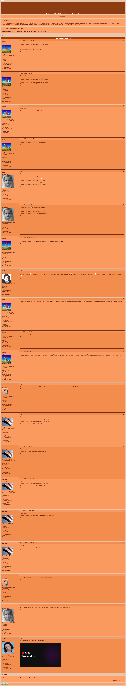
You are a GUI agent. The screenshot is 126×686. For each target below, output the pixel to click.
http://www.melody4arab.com (26, 301)
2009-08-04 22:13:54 (29, 478)
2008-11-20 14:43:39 (29, 40)
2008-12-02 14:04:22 (29, 237)
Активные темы (63, 16)
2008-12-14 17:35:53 (29, 298)
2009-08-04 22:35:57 (29, 510)
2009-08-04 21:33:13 (29, 414)
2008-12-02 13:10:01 (29, 171)
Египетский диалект (8, 31)
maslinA (4, 332)
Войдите (11, 28)
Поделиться (22, 40)
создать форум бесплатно (118, 680)
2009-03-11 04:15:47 (29, 331)
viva (3, 384)
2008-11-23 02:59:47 (29, 73)
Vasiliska (4, 638)
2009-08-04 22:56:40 (29, 542)
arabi (3, 172)
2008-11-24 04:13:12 (29, 105)
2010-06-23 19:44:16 (29, 638)
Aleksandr (4, 414)
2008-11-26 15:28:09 (29, 138)
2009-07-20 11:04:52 (29, 384)
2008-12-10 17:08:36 (29, 270)
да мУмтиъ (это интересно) (21, 31)
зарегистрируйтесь (19, 28)
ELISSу (36, 607)
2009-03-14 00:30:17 (29, 351)
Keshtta (4, 41)
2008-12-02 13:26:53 (29, 204)
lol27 (3, 270)
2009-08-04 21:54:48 (29, 446)
